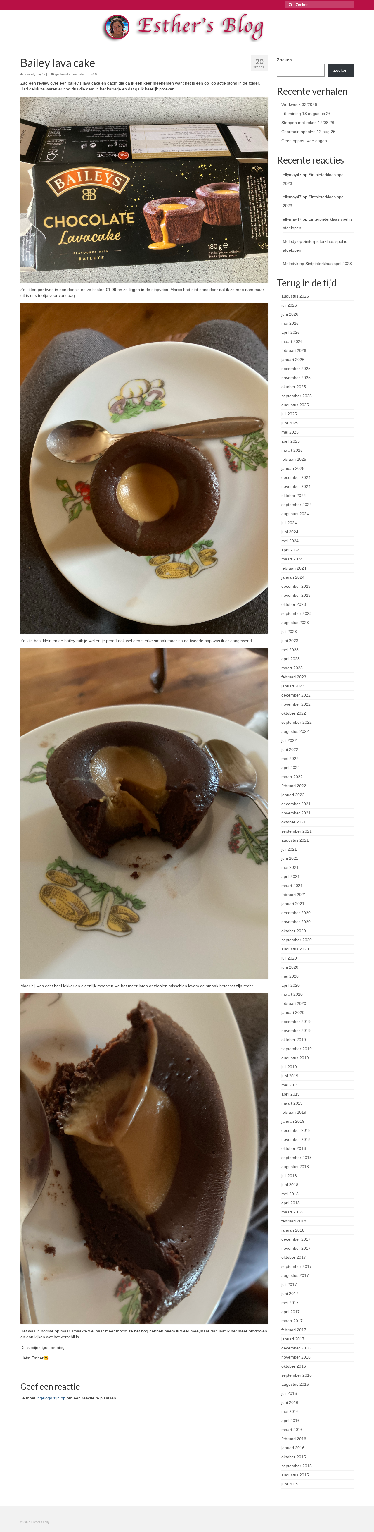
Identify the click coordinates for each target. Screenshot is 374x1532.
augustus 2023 (295, 622)
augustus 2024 (295, 513)
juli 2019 (289, 1067)
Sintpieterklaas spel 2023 (328, 263)
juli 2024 (289, 522)
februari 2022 (293, 785)
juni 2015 (289, 1484)
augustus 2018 (295, 1166)
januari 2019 (292, 1121)
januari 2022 (292, 794)
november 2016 (296, 1357)
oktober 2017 (293, 1257)
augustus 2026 (295, 296)
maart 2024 (292, 559)
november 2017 (296, 1248)
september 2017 (296, 1266)
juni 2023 (289, 640)
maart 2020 (292, 994)
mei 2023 (290, 649)
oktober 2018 (293, 1148)
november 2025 (296, 377)
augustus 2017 (295, 1275)
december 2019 (296, 1021)
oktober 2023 (293, 604)
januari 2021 (292, 903)
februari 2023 (293, 677)
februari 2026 (293, 350)
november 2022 (296, 704)
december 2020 (296, 912)
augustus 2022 (295, 731)
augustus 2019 (295, 1057)
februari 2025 (293, 459)
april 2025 (290, 441)
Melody (289, 241)
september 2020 (296, 940)
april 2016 (290, 1420)
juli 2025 (289, 414)
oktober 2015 (293, 1456)
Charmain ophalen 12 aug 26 (308, 131)
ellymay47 (38, 74)
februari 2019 (293, 1112)
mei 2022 (290, 758)
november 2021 (296, 813)
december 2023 (296, 586)
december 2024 (296, 477)
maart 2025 (292, 450)
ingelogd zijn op (51, 1398)
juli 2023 (289, 631)
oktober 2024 (293, 495)
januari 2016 (292, 1447)
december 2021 (296, 804)
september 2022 (296, 722)
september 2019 (296, 1048)
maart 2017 (292, 1320)
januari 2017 (292, 1339)
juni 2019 (289, 1076)
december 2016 (296, 1348)
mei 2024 (290, 541)
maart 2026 (292, 341)
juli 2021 (289, 849)
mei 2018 (290, 1193)
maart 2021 (292, 885)
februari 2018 (293, 1221)
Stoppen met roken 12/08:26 (307, 122)
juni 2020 (289, 967)
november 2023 (296, 595)
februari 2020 (293, 1003)
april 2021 (290, 876)
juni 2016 (289, 1402)
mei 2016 (290, 1411)
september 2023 (296, 613)
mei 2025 (290, 432)
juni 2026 (289, 314)
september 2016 (296, 1375)
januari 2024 (292, 577)
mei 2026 (290, 323)
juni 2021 (289, 858)
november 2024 (296, 486)
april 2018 (290, 1203)
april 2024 (290, 550)
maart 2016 (292, 1429)
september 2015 (296, 1466)
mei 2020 (290, 976)
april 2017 (290, 1311)
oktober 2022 (293, 713)
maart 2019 (292, 1103)
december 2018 (296, 1130)
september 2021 (296, 831)
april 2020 (290, 985)
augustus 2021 (295, 840)
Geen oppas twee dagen (304, 140)
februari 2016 (293, 1438)
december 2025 (296, 368)
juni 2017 (289, 1293)
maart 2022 (292, 776)
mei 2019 (290, 1085)
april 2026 (290, 332)
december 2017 (296, 1239)
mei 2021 (290, 867)
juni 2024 (289, 531)
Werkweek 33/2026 (299, 104)
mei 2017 (290, 1302)
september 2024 (296, 504)
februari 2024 (293, 568)
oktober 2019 (293, 1039)
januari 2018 (292, 1230)
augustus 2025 (295, 405)
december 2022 (296, 695)
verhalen (79, 74)
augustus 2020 (295, 949)
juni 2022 (289, 749)
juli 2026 (289, 305)
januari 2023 (292, 686)
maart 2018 (292, 1212)
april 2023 (290, 658)
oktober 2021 (293, 822)
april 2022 (290, 767)
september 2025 (296, 395)
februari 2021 (293, 894)
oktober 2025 (293, 386)
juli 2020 (289, 958)
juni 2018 (289, 1184)
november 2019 (296, 1030)
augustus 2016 (295, 1384)
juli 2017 (289, 1284)
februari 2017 (293, 1330)
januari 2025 (292, 468)
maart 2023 (292, 668)
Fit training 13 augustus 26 (306, 113)
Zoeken (284, 59)
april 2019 (290, 1094)
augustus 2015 (295, 1475)
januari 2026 (292, 359)
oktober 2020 (293, 931)
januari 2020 (292, 1012)
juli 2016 (289, 1393)
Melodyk (290, 263)
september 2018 (296, 1157)
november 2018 (296, 1139)
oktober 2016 (293, 1366)
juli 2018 (289, 1175)
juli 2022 (289, 740)
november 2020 (296, 921)
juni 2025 (289, 423)
